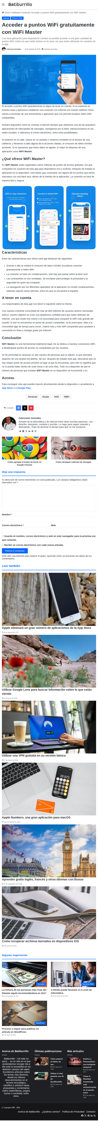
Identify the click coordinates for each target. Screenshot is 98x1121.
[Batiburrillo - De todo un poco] (20, 5)
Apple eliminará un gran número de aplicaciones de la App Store (46, 627)
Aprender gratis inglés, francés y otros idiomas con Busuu (42, 879)
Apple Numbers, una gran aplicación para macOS (36, 817)
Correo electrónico (13, 525)
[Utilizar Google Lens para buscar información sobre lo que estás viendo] (49, 661)
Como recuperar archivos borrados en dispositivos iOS (40, 941)
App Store (7, 388)
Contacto (90, 1111)
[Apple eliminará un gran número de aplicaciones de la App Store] (49, 599)
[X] (26, 431)
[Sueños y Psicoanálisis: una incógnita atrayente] (74, 1062)
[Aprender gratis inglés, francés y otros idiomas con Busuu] (49, 850)
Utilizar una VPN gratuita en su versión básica (34, 755)
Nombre (7, 514)
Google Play (24, 388)
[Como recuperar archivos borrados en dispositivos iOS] (49, 912)
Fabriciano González (14, 49)
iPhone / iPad (17, 18)
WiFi (67, 397)
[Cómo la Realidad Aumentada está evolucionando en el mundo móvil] (74, 1079)
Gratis (46, 397)
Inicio (7, 12)
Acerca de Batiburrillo (29, 1111)
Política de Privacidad (73, 1111)
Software (16, 12)
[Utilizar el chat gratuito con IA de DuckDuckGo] (42, 1076)
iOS (57, 397)
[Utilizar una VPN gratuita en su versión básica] (49, 727)
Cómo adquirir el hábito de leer (57, 1061)
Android (26, 12)
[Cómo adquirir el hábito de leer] (42, 1061)
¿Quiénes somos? (51, 1111)
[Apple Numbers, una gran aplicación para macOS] (49, 789)
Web (53, 525)
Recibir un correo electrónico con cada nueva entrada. (34, 545)
